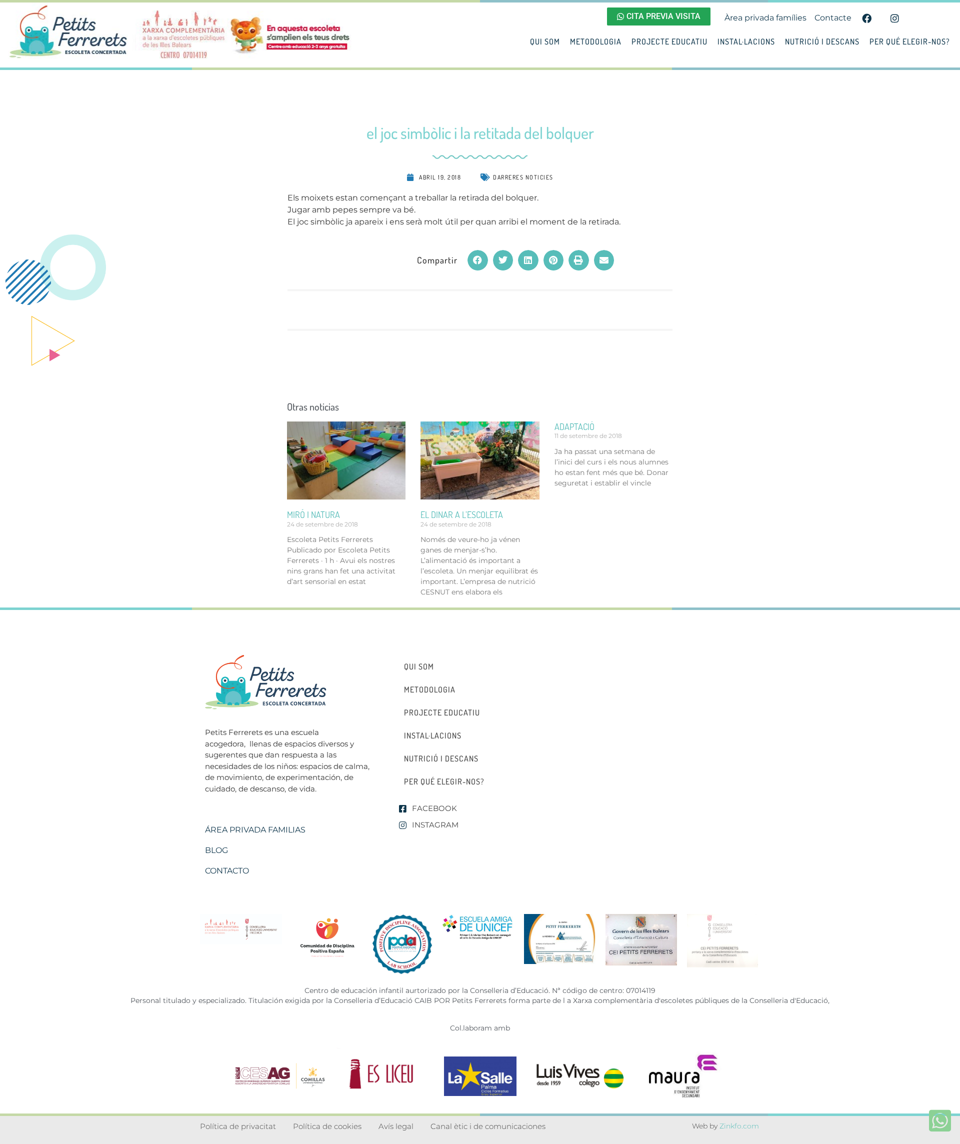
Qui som (545, 41)
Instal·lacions (746, 41)
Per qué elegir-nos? (910, 41)
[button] (478, 260)
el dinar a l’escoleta (461, 514)
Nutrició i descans (822, 41)
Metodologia (596, 41)
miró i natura (313, 514)
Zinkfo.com (739, 1126)
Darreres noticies (523, 177)
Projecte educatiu (670, 41)
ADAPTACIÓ (574, 426)
